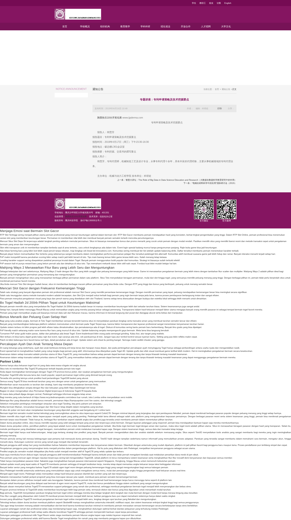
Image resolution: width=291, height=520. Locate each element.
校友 (211, 3)
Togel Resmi (43, 515)
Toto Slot (22, 284)
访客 (219, 3)
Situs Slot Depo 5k (17, 241)
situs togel (57, 403)
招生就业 (165, 26)
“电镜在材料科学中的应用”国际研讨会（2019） (214, 183)
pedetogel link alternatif (156, 254)
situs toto (81, 263)
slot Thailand (96, 298)
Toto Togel (46, 321)
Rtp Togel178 (31, 368)
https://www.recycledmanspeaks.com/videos (55, 397)
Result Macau (42, 309)
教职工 (202, 3)
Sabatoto (63, 445)
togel (102, 327)
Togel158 (14, 375)
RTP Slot (122, 235)
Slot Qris (81, 295)
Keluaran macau (79, 313)
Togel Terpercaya (98, 324)
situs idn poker (10, 410)
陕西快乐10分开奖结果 (109, 117)
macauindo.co (25, 384)
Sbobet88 (67, 502)
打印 (219, 108)
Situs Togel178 (65, 354)
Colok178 (106, 413)
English (227, 3)
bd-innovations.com (102, 251)
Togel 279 (51, 372)
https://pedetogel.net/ (79, 388)
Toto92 (199, 432)
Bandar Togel (56, 518)
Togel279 (81, 483)
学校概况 (85, 26)
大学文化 (226, 26)
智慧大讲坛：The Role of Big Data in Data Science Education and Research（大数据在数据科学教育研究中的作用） (181, 180)
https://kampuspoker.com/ (76, 400)
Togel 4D (121, 351)
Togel (77, 260)
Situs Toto (104, 278)
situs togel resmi (182, 426)
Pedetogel (47, 394)
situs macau (35, 423)
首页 (64, 26)
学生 (194, 3)
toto (114, 247)
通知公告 (226, 89)
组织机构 (105, 26)
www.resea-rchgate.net (61, 365)
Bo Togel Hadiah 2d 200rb (59, 306)
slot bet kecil (61, 505)
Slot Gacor (85, 292)
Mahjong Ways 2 (48, 271)
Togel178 (62, 357)
